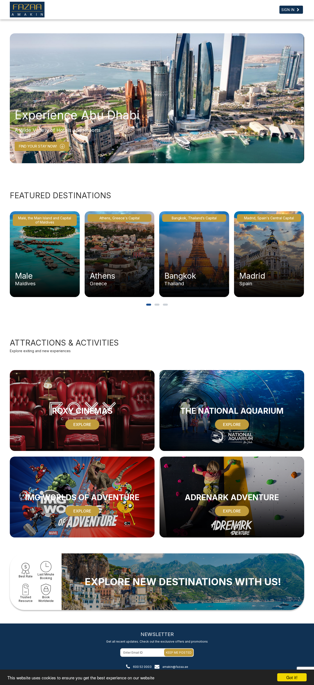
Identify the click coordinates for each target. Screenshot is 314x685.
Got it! (292, 677)
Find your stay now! (38, 146)
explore (82, 424)
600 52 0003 (142, 667)
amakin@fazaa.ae (175, 667)
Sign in (287, 10)
